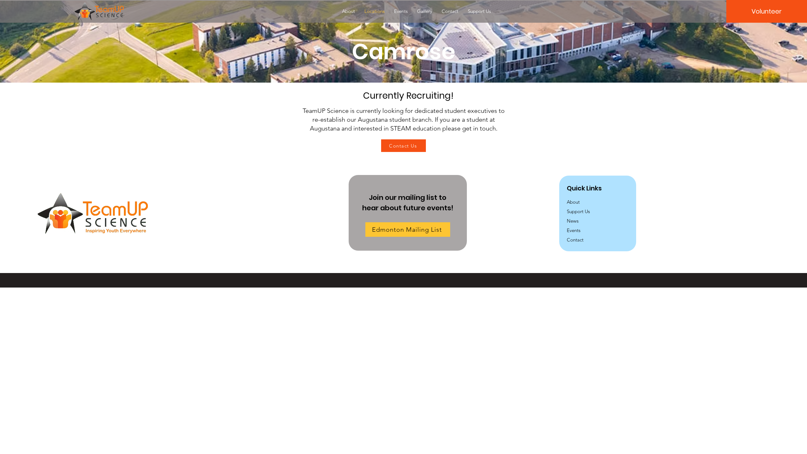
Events (573, 230)
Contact (575, 240)
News (572, 221)
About (573, 202)
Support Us (578, 211)
